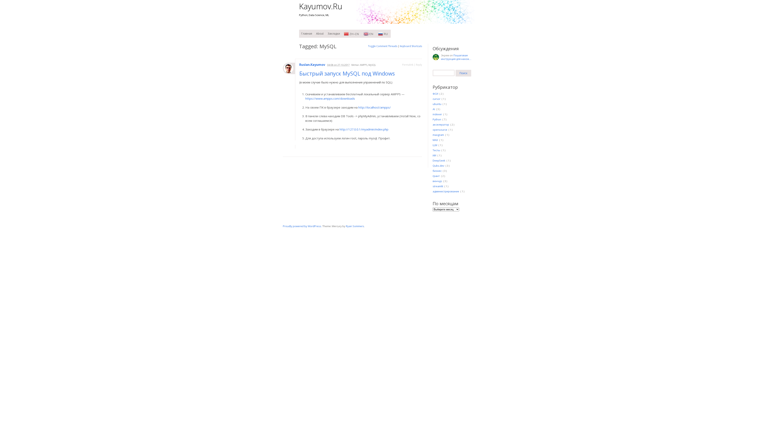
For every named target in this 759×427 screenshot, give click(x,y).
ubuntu (437, 104)
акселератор (441, 124)
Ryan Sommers (355, 226)
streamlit (438, 186)
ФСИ (435, 93)
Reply (419, 64)
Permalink (407, 64)
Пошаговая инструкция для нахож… (456, 57)
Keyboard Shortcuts (411, 46)
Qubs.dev (438, 165)
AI (434, 109)
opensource (440, 129)
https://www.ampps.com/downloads (330, 98)
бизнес (437, 171)
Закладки (334, 33)
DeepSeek (439, 160)
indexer (437, 114)
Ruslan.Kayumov (312, 65)
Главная (306, 33)
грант (436, 176)
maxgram (438, 135)
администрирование (446, 191)
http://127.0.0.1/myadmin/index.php (364, 129)
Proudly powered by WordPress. (302, 226)
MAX (435, 140)
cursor (436, 99)
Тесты (436, 150)
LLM (435, 145)
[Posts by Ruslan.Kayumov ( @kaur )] (289, 68)
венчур (437, 181)
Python (437, 119)
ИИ (434, 155)
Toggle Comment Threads (382, 46)
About (320, 33)
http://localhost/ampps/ (374, 107)
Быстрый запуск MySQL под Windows (347, 73)
